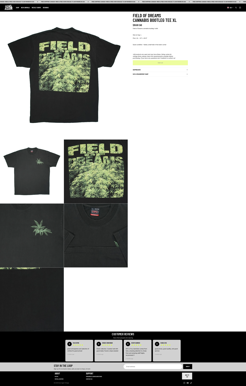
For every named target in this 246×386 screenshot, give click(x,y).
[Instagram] (184, 383)
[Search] (236, 7)
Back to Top (187, 376)
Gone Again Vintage (63, 383)
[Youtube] (188, 383)
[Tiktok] (191, 383)
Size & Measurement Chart (140, 74)
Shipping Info (137, 70)
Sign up (187, 366)
